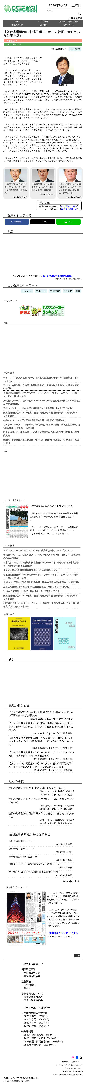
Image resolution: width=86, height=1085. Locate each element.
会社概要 (43, 25)
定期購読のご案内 (69, 206)
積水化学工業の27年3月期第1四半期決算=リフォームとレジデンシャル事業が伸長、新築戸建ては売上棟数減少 (41, 564)
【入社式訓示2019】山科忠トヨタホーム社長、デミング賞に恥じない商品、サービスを (70, 188)
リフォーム (27, 291)
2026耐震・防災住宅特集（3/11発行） (44, 1041)
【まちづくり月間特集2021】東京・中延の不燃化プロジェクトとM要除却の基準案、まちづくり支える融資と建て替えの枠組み (41, 726)
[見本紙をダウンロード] (26, 944)
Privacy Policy (58, 1074)
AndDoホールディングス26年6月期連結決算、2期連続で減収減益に (35, 420)
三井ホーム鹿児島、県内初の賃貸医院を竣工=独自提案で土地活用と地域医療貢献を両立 (41, 386)
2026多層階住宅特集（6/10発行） (42, 1038)
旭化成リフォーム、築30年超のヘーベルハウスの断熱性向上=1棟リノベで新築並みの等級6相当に (41, 402)
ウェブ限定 (75, 49)
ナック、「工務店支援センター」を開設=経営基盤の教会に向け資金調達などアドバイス (41, 379)
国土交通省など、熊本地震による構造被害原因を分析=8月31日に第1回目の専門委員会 (41, 433)
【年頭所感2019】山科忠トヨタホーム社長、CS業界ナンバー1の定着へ (43, 187)
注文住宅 (68, 291)
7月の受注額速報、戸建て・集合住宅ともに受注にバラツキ (31, 591)
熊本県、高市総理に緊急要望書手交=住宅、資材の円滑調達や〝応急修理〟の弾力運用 (41, 441)
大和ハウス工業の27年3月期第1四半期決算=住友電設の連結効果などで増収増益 (41, 582)
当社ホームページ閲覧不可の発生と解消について (35, 864)
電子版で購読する (69, 209)
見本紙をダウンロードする (63, 933)
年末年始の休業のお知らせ (23, 856)
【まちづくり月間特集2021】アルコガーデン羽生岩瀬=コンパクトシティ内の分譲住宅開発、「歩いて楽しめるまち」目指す (41, 741)
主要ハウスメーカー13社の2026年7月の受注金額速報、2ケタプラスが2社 (38, 408)
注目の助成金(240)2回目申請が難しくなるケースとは (37, 788)
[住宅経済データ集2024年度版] (19, 651)
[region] (43, 253)
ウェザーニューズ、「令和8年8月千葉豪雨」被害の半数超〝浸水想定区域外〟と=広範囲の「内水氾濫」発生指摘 (41, 426)
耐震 (78, 291)
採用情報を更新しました (22, 841)
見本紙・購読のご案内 (68, 21)
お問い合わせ (68, 25)
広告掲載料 (30, 985)
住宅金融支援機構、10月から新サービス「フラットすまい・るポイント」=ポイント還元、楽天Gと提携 (41, 394)
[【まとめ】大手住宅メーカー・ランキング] (53, 315)
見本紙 (27, 988)
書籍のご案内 (17, 25)
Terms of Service (72, 1074)
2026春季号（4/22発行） (37, 1019)
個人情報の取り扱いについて (72, 1062)
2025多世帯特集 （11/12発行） (40, 1045)
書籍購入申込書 (32, 976)
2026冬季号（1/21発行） (37, 1022)
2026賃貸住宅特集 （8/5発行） (40, 1035)
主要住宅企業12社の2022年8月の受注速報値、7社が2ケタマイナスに (36, 586)
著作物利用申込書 (33, 1000)
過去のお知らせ (71, 881)
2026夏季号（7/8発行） (36, 1016)
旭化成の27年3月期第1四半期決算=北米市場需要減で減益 (30, 570)
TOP (77, 955)
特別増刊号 (66, 718)
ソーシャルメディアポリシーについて (69, 1065)
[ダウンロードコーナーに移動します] (17, 537)
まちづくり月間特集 (61, 733)
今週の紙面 (43, 21)
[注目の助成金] (30, 315)
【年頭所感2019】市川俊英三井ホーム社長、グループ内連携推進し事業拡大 (16, 188)
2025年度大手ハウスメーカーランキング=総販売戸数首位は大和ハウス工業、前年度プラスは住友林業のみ (41, 604)
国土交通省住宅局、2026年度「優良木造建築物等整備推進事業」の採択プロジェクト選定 (40, 414)
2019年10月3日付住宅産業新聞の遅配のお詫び (33, 872)
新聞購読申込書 (32, 972)
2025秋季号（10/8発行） (37, 1026)
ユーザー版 (54, 718)
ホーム (17, 21)
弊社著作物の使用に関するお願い (58, 276)
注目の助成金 (65, 794)
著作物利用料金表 (33, 997)
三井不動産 (55, 291)
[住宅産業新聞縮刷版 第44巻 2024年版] (65, 651)
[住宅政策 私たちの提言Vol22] (42, 651)
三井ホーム (41, 291)
